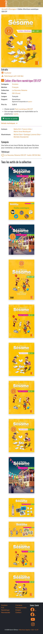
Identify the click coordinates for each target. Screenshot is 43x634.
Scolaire (15, 84)
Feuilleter (7, 73)
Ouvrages (12, 9)
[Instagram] (33, 625)
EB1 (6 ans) (16, 93)
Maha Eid (17, 129)
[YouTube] (33, 621)
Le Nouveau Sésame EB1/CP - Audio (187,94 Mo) (22, 155)
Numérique (5, 610)
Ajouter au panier (11, 119)
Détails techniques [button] (8, 123)
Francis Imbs (27, 129)
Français (15, 87)
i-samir (15, 114)
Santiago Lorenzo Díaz (32, 134)
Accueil (4, 9)
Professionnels (21, 608)
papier (30, 101)
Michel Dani (18, 134)
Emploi (18, 610)
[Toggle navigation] (39, 3)
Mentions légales (24, 629)
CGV (32, 629)
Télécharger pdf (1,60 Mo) (13, 76)
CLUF (36, 629)
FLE (2, 608)
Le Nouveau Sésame (19, 90)
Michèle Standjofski (21, 137)
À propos (19, 605)
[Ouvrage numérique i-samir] (2, 81)
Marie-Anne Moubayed (22, 131)
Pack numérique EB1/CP (24, 109)
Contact (18, 612)
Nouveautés (5, 612)
